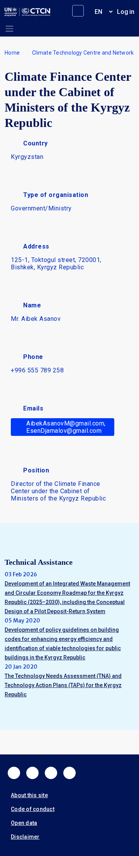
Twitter (32, 773)
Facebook (14, 773)
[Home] (27, 12)
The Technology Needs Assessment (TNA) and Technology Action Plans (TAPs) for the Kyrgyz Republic (63, 685)
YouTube (69, 773)
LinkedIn (51, 773)
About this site (29, 795)
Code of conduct (32, 809)
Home (12, 53)
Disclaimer (25, 837)
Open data (24, 823)
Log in (125, 11)
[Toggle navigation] (9, 28)
